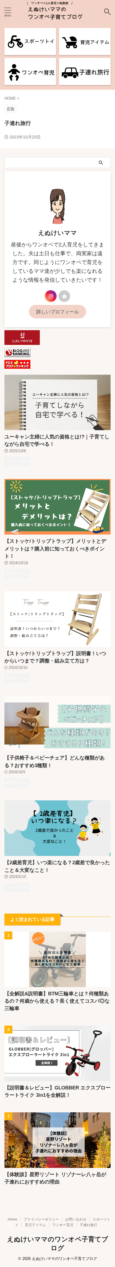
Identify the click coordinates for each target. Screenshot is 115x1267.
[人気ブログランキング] (17, 354)
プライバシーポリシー (41, 1219)
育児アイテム (35, 1225)
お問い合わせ (75, 1219)
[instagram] (51, 296)
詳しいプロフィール (57, 311)
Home (12, 1219)
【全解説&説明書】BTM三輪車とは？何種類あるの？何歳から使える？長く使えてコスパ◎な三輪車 (57, 1001)
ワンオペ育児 (62, 1225)
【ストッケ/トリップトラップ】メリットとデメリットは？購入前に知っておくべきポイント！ (55, 548)
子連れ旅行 (88, 1225)
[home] (64, 296)
